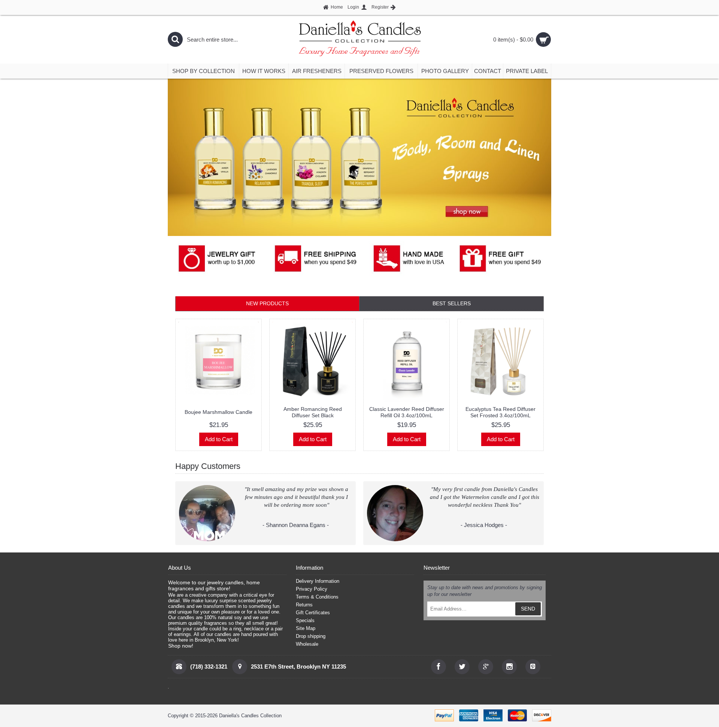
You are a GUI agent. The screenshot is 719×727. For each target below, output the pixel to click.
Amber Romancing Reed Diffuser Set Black (312, 412)
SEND (528, 609)
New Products (267, 303)
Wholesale (307, 644)
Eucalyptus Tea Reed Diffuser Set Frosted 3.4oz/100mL (500, 412)
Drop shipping (310, 636)
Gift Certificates (313, 612)
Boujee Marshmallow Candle (218, 412)
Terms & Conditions (317, 597)
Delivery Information (317, 581)
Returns (304, 605)
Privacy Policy (311, 589)
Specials (305, 620)
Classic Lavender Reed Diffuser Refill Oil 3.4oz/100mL (406, 412)
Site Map (305, 628)
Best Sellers (452, 303)
